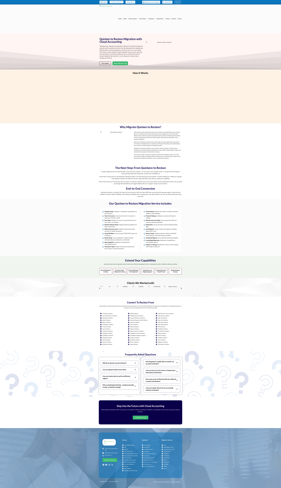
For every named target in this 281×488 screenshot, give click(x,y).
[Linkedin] (103, 465)
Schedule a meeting (109, 460)
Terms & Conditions (176, 482)
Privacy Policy (166, 482)
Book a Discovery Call (120, 63)
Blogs (160, 482)
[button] (100, 288)
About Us (155, 482)
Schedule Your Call (140, 417)
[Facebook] (106, 465)
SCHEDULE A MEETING (116, 2)
